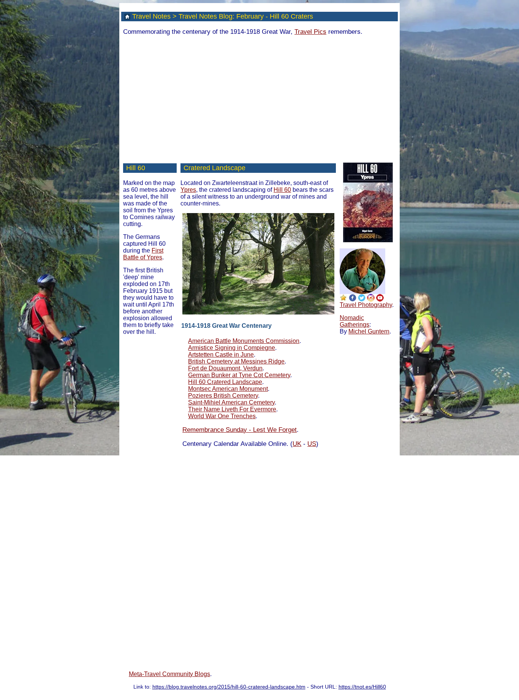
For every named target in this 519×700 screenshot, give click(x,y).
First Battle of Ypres (143, 254)
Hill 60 (135, 168)
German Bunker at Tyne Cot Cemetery (239, 375)
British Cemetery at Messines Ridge (236, 361)
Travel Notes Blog (206, 16)
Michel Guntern (368, 331)
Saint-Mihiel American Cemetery (231, 402)
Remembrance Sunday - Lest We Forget (239, 429)
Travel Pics (310, 31)
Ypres (188, 189)
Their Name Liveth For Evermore (232, 409)
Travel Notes (151, 16)
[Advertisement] (259, 95)
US (311, 443)
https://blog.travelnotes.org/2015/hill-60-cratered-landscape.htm (228, 687)
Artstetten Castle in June (221, 354)
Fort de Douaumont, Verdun (225, 368)
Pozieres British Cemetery (223, 395)
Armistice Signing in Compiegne (231, 347)
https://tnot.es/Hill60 (362, 687)
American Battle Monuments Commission (243, 341)
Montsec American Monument (228, 389)
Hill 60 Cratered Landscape (225, 382)
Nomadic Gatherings (354, 321)
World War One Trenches (222, 416)
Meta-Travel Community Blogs (169, 674)
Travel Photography (366, 305)
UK (297, 443)
